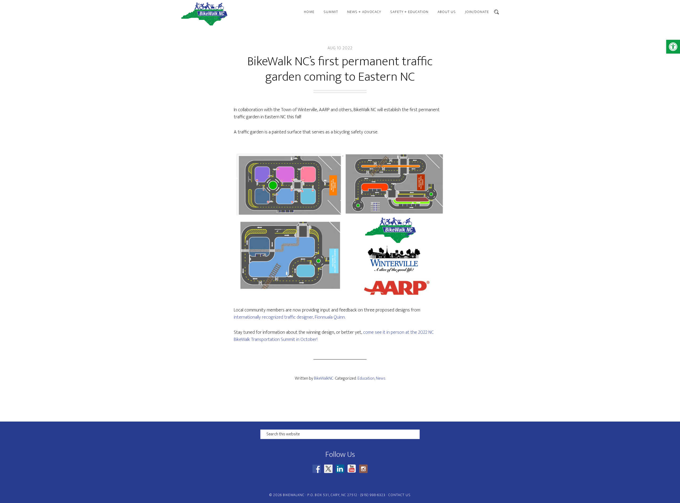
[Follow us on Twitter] (328, 469)
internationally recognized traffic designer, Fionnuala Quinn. (289, 317)
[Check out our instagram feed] (363, 469)
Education (366, 378)
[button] (673, 47)
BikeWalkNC (228, 14)
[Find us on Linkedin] (340, 469)
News (380, 378)
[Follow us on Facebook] (316, 469)
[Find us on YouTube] (351, 469)
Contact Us (399, 495)
